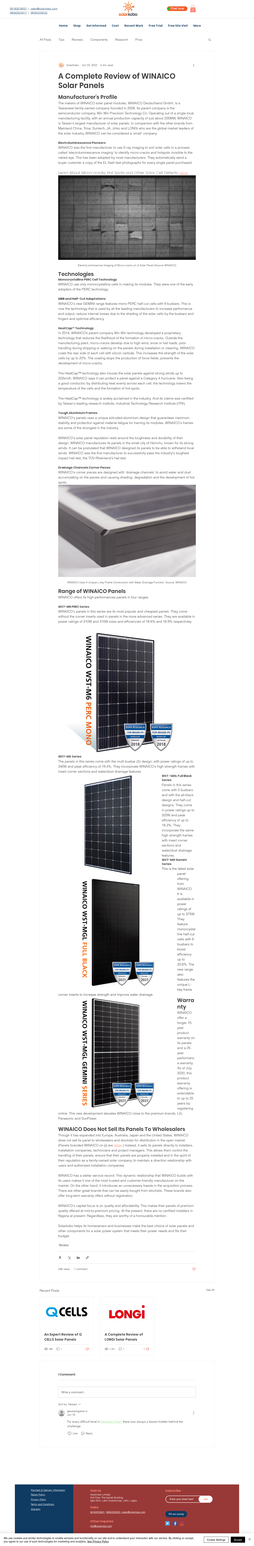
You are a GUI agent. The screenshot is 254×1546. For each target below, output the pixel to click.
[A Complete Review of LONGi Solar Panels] (127, 1312)
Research (121, 39)
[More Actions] (193, 1413)
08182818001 (18, 8)
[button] (193, 8)
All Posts (45, 39)
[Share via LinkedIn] (78, 1257)
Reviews (77, 39)
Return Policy (38, 1494)
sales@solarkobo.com (44, 8)
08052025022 (38, 12)
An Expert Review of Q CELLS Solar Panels (63, 1337)
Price (138, 39)
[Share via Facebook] (60, 1257)
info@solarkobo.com (101, 1526)
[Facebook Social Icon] (175, 1523)
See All (210, 1290)
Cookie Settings (216, 1540)
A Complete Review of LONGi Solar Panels (124, 1337)
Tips (61, 39)
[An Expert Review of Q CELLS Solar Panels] (67, 1312)
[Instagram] (182, 1523)
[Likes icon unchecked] (69, 1433)
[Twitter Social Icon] (167, 1523)
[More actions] (193, 65)
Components (99, 39)
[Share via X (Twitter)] (69, 1257)
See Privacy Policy (98, 1541)
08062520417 (18, 12)
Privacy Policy (38, 1499)
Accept (238, 1540)
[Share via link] (87, 1257)
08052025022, (114, 1512)
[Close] (249, 1539)
